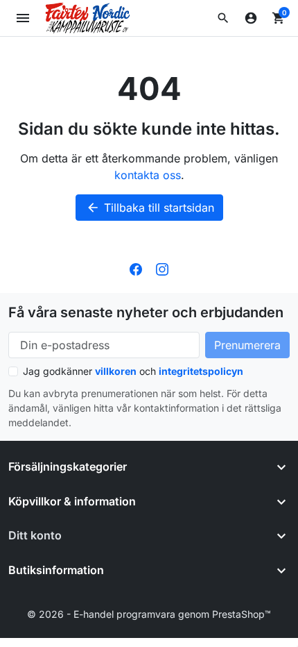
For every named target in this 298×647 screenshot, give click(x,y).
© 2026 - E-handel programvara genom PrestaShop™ (149, 614)
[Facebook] (136, 267)
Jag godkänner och (133, 371)
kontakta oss (147, 175)
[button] (223, 18)
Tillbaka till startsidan (150, 208)
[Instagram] (162, 267)
